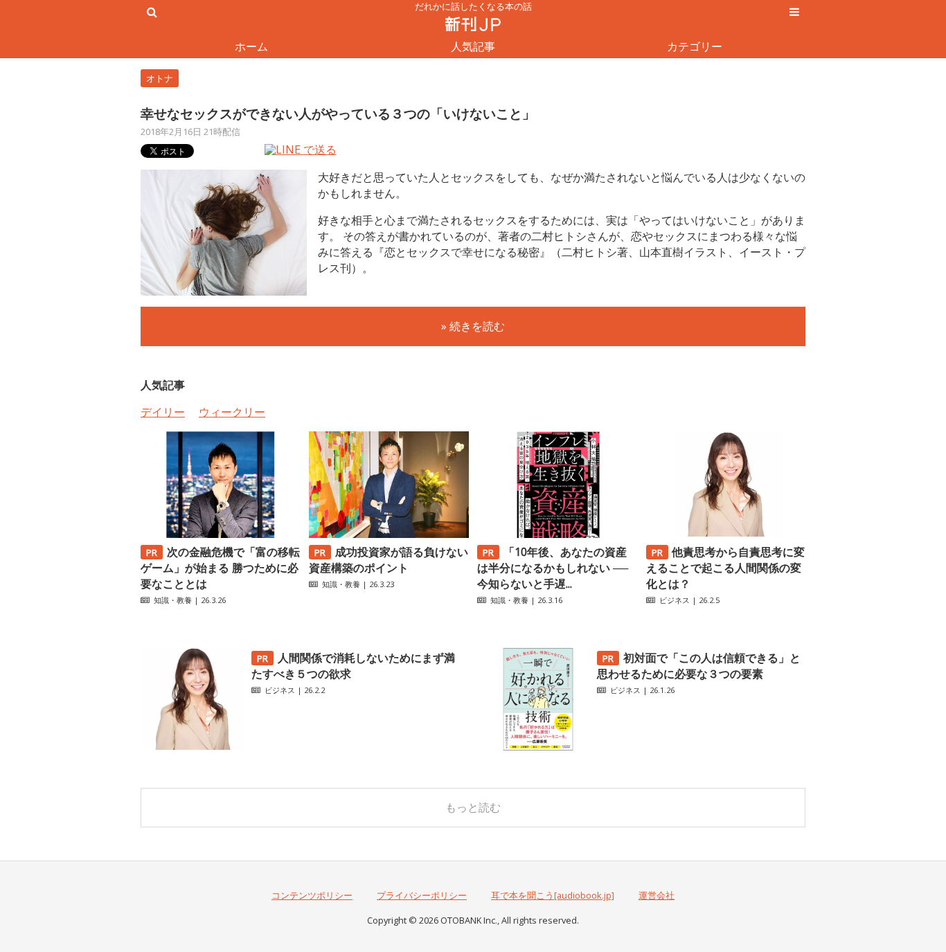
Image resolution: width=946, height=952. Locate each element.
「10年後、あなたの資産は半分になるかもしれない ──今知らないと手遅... (552, 567)
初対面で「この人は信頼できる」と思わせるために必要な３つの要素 (699, 665)
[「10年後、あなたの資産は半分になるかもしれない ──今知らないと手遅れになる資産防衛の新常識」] (556, 533)
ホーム (251, 46)
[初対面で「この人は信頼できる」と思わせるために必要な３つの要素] (538, 747)
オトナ (159, 78)
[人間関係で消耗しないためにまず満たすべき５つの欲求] (192, 747)
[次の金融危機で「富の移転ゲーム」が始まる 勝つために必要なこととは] (220, 533)
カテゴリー (694, 46)
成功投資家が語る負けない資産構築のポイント (388, 559)
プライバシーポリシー (422, 895)
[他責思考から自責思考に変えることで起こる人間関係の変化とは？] (725, 533)
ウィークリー (232, 412)
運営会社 (657, 895)
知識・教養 (173, 600)
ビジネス (674, 600)
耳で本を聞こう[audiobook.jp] (552, 895)
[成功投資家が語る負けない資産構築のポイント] (388, 533)
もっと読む (473, 807)
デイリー (163, 412)
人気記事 (473, 46)
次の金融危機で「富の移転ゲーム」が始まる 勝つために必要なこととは (220, 567)
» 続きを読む (473, 326)
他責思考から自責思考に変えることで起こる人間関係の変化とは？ (725, 567)
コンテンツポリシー (311, 895)
